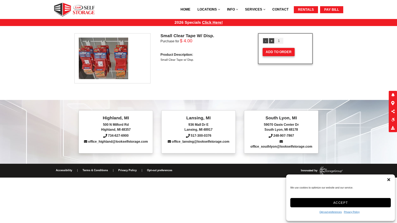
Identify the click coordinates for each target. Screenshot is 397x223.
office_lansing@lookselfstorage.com (200, 141)
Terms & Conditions (95, 170)
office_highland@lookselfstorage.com (117, 141)
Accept (340, 202)
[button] (389, 180)
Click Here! (212, 22)
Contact (280, 9)
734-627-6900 (118, 135)
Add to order (279, 52)
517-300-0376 (200, 135)
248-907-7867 (283, 135)
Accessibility (64, 170)
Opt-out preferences (330, 212)
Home (185, 9)
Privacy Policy (352, 212)
